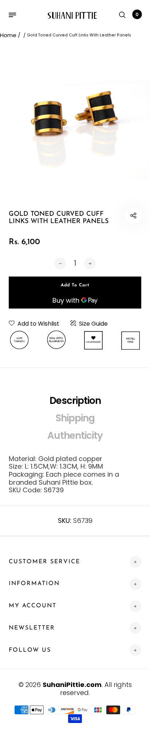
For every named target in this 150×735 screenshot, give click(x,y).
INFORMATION (34, 584)
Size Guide (93, 324)
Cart (136, 14)
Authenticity (75, 435)
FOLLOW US (30, 650)
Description (75, 400)
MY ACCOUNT (32, 606)
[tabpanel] (75, 119)
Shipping (75, 418)
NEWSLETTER (32, 628)
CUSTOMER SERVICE (44, 562)
